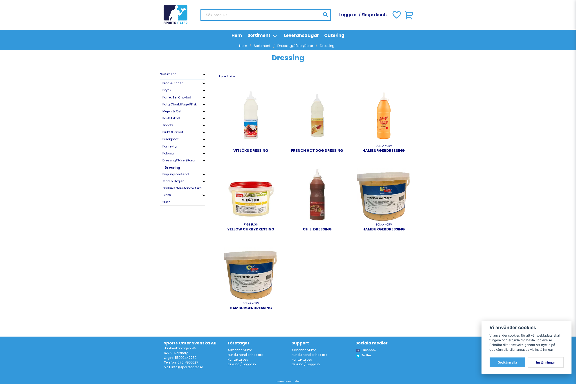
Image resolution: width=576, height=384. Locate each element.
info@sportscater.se (187, 367)
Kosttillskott (171, 118)
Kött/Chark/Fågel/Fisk (179, 104)
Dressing (172, 167)
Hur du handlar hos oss (245, 355)
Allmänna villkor (240, 350)
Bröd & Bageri (172, 83)
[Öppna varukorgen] (409, 14)
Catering (334, 35)
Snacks (167, 125)
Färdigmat (170, 139)
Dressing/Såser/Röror (295, 45)
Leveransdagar (301, 35)
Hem (237, 35)
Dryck (166, 90)
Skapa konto (375, 15)
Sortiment (259, 35)
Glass (166, 195)
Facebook (369, 350)
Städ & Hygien (173, 181)
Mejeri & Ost (172, 111)
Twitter (366, 355)
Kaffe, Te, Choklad (176, 97)
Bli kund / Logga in (242, 364)
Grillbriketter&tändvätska (182, 188)
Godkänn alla (507, 362)
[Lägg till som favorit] (396, 14)
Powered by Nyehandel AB (288, 381)
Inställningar (545, 362)
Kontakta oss (238, 359)
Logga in (348, 15)
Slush (166, 202)
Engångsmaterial (175, 174)
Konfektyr (170, 146)
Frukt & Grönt (172, 132)
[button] (325, 14)
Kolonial (168, 153)
